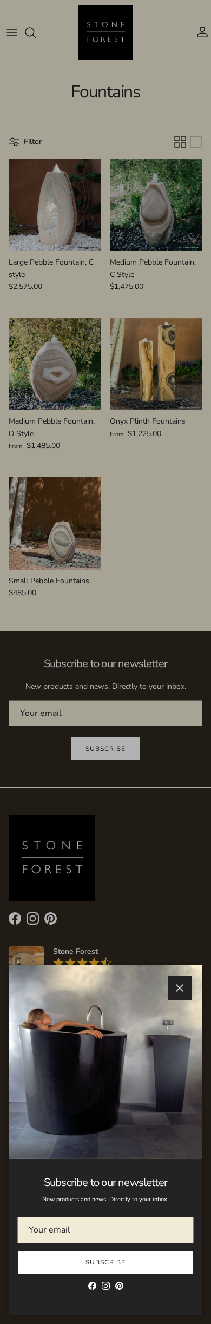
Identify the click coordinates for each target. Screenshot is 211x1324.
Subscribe (105, 1262)
